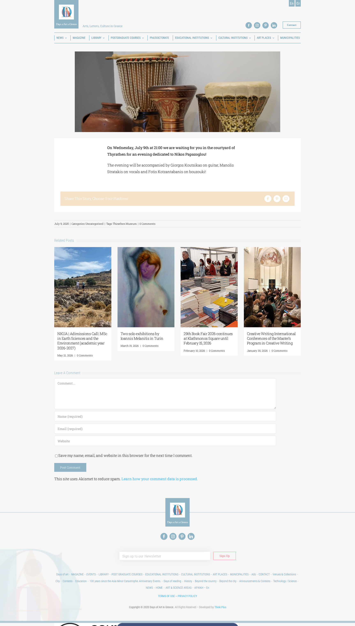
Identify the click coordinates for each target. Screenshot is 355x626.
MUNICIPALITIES (239, 574)
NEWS (149, 587)
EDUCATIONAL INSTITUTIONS (161, 574)
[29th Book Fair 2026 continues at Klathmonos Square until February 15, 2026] (209, 249)
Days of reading (172, 581)
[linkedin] (274, 25)
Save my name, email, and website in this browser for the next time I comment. (125, 455)
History (188, 581)
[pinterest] (265, 25)
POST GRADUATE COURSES (127, 574)
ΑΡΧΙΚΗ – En (201, 587)
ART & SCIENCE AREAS (178, 587)
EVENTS (91, 574)
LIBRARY (104, 574)
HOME (159, 587)
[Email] (285, 198)
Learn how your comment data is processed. (159, 478)
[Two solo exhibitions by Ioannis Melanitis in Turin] (146, 249)
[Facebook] (267, 198)
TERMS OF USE (166, 596)
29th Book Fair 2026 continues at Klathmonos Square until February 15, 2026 (208, 338)
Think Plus (220, 607)
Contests (68, 581)
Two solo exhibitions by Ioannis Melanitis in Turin (142, 336)
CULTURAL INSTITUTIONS (195, 574)
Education (81, 581)
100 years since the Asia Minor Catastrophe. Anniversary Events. (125, 581)
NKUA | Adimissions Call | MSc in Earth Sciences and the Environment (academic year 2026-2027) (82, 340)
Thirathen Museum (125, 224)
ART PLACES (220, 574)
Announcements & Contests (254, 581)
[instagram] (257, 25)
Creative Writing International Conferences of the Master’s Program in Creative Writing (271, 338)
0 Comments (147, 224)
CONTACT (264, 574)
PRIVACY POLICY (187, 596)
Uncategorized (94, 224)
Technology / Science (285, 581)
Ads (253, 574)
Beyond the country (206, 581)
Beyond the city (227, 581)
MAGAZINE (77, 574)
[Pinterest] (276, 198)
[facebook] (249, 25)
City (57, 581)
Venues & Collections (284, 574)
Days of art (62, 574)
